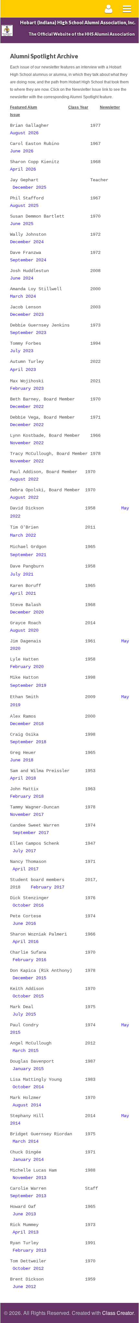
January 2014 (28, 1159)
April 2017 (25, 869)
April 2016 (25, 941)
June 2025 (21, 223)
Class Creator (118, 1313)
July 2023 (21, 350)
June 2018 (21, 760)
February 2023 (27, 388)
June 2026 (21, 151)
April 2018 (23, 778)
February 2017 (47, 887)
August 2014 (27, 1105)
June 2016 (24, 923)
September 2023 (28, 332)
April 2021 (23, 593)
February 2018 (27, 796)
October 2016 (28, 905)
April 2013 (25, 1232)
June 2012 (24, 1286)
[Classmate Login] (108, 8)
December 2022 (27, 406)
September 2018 (28, 742)
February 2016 (29, 959)
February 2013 (29, 1250)
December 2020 (27, 612)
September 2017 (31, 832)
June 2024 (21, 278)
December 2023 (27, 314)
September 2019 (28, 685)
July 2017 (24, 850)
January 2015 (28, 1068)
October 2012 (28, 1268)
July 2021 (21, 574)
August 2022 (24, 479)
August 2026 (24, 133)
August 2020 (24, 630)
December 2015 (29, 978)
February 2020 (27, 666)
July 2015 (24, 1014)
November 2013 (29, 1177)
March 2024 (23, 296)
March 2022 (23, 535)
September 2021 (28, 554)
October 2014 (28, 1087)
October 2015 (28, 996)
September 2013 (28, 1195)
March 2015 (25, 1050)
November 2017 (27, 814)
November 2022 (27, 443)
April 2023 (23, 369)
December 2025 (29, 187)
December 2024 (27, 241)
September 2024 (28, 260)
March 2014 (25, 1141)
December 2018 (27, 723)
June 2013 (24, 1214)
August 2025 (24, 205)
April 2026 (23, 169)
